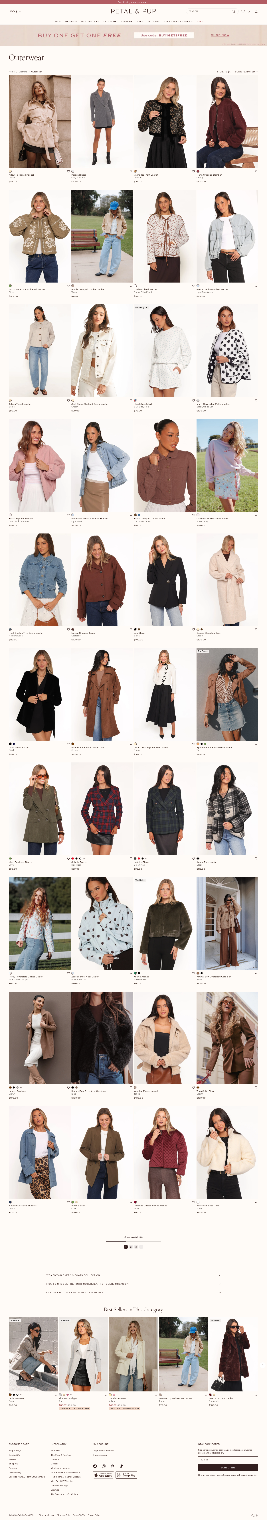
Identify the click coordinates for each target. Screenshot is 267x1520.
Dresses (71, 21)
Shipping (13, 1463)
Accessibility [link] (15, 1472)
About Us (55, 1450)
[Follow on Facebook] (95, 1466)
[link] (133, 35)
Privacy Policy (94, 1515)
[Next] (141, 1247)
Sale (200, 21)
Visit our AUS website (62, 1481)
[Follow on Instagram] (104, 1466)
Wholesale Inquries (60, 1468)
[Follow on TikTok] (121, 1466)
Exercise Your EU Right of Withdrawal (27, 1476)
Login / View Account (103, 1450)
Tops (140, 21)
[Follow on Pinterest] (112, 1466)
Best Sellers (90, 21)
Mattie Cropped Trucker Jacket (175, 1401)
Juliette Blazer (16, 1401)
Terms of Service (46, 1515)
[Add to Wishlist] (68, 171)
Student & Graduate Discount (65, 1472)
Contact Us (14, 1455)
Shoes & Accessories (178, 21)
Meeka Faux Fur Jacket (221, 1401)
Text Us (12, 1459)
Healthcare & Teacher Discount (66, 1476)
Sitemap (55, 1489)
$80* (146, 2)
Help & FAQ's (15, 1450)
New (58, 21)
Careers (55, 1459)
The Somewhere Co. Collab (64, 1494)
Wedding (126, 21)
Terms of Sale (63, 1515)
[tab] (133, 1309)
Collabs (54, 1463)
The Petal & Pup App (61, 1455)
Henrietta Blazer (124, 1403)
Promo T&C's (79, 1515)
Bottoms (153, 21)
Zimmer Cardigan (74, 1403)
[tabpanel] (133, 1371)
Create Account (100, 1455)
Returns (13, 1468)
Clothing (110, 21)
